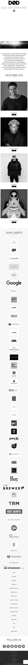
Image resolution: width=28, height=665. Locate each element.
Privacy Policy (14, 651)
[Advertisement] (14, 26)
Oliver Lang (14, 112)
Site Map (14, 657)
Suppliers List (14, 659)
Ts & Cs (14, 653)
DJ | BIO (14, 114)
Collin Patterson (14, 148)
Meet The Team (14, 655)
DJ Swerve (14, 184)
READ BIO (14, 104)
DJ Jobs (14, 662)
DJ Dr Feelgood (14, 220)
